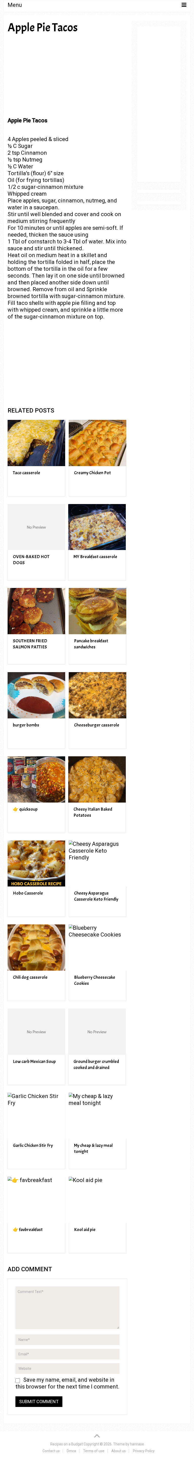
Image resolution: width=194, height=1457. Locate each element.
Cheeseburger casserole (96, 725)
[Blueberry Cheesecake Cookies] (97, 947)
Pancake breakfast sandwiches (91, 644)
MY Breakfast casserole (95, 557)
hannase (137, 1444)
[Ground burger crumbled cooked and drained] (97, 1032)
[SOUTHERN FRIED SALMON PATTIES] (36, 611)
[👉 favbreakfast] (36, 1200)
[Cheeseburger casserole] (97, 695)
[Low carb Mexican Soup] (36, 1032)
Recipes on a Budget (66, 1444)
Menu (15, 5)
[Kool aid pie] (97, 1200)
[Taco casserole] (36, 443)
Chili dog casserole (30, 977)
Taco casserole (26, 473)
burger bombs (26, 725)
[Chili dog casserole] (36, 947)
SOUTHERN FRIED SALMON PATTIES (30, 644)
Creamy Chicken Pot (92, 473)
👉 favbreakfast (28, 1230)
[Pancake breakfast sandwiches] (97, 611)
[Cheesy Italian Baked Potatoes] (97, 779)
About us (118, 1451)
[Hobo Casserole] (36, 863)
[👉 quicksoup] (36, 779)
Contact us (51, 1451)
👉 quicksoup (25, 809)
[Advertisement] (67, 75)
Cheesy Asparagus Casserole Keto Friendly (96, 896)
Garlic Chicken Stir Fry (33, 1145)
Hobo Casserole (28, 893)
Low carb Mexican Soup (34, 1061)
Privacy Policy (144, 1451)
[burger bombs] (36, 695)
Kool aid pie (84, 1230)
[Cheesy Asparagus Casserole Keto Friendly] (97, 863)
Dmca (71, 1451)
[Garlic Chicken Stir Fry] (36, 1116)
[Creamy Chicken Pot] (97, 443)
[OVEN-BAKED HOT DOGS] (36, 527)
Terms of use (93, 1451)
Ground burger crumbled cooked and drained (96, 1065)
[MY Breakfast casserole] (97, 527)
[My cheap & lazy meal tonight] (97, 1116)
